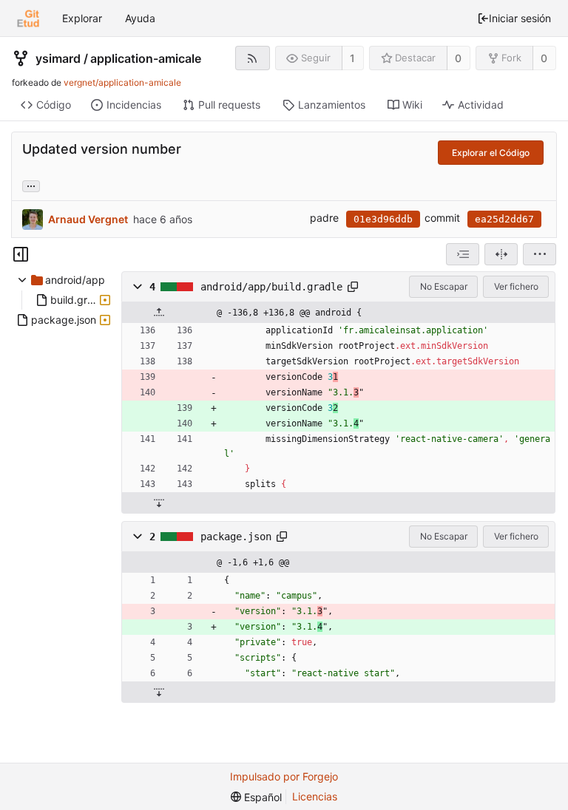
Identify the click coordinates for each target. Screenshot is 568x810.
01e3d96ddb (383, 219)
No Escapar (443, 286)
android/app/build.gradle (271, 287)
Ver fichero (516, 286)
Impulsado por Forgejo (284, 776)
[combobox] (462, 254)
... (31, 184)
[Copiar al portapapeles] (352, 286)
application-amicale (145, 58)
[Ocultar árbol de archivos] (20, 254)
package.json (235, 536)
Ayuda (140, 18)
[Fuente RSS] (252, 58)
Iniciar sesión (520, 18)
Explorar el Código (491, 152)
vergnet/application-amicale (122, 82)
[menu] (539, 254)
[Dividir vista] (501, 254)
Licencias (314, 796)
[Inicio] (28, 18)
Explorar (82, 18)
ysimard (58, 58)
